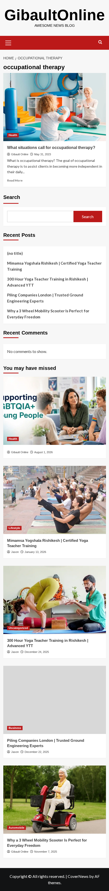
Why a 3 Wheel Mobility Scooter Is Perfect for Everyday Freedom (48, 314)
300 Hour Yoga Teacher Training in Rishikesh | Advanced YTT (47, 282)
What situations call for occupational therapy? (51, 147)
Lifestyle (14, 527)
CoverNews (78, 876)
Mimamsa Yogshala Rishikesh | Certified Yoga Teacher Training (54, 266)
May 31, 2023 (42, 154)
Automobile (16, 827)
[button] (8, 42)
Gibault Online (19, 154)
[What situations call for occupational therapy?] (54, 107)
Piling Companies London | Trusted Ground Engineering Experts (45, 298)
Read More (15, 180)
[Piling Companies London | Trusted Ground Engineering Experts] (54, 700)
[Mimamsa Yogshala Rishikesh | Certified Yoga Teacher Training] (54, 500)
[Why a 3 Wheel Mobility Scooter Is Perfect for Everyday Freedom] (54, 800)
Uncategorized (18, 627)
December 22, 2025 (37, 751)
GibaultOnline (54, 15)
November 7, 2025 (45, 851)
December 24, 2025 (37, 651)
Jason (15, 551)
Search (11, 197)
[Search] (100, 42)
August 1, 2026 (43, 452)
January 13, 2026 (35, 551)
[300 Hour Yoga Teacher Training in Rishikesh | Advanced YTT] (54, 600)
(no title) (15, 253)
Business (15, 727)
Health (13, 135)
